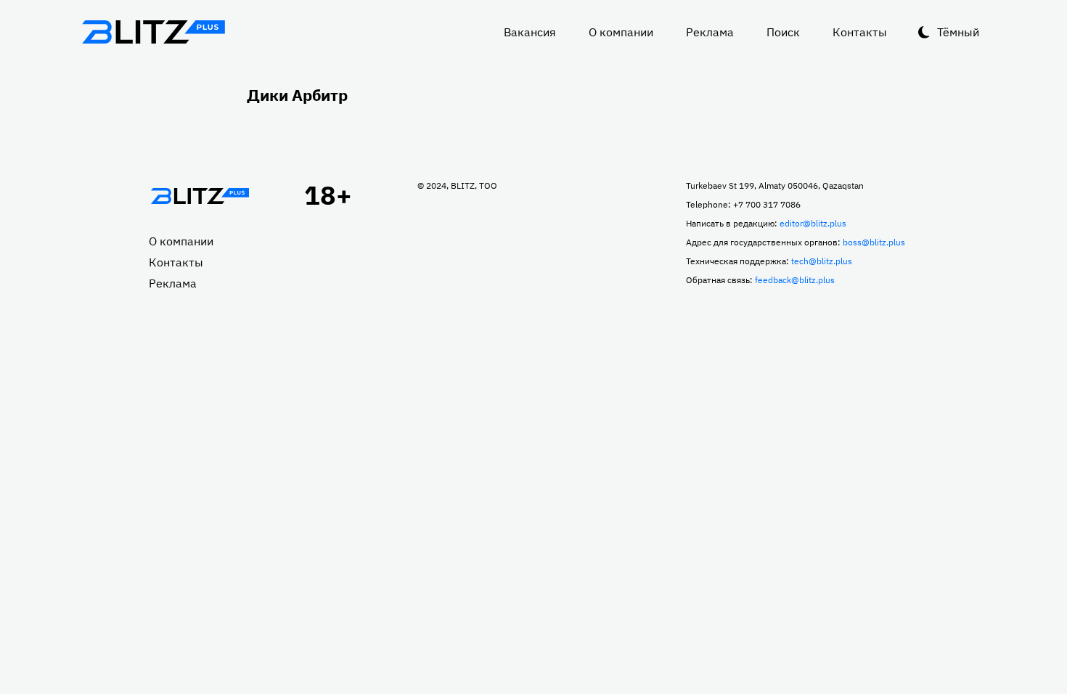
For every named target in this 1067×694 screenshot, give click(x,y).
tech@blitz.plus (821, 261)
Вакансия (530, 32)
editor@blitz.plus (813, 223)
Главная (199, 196)
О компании (621, 32)
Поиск (783, 32)
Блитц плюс (153, 32)
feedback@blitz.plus (795, 279)
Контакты (860, 32)
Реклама (710, 32)
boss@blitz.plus (874, 242)
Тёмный (958, 32)
